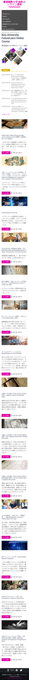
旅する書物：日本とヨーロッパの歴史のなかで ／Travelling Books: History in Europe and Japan (14, 283)
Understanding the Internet (9, 212)
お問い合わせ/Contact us (8, 29)
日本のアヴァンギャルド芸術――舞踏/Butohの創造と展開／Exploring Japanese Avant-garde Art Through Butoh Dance (14, 638)
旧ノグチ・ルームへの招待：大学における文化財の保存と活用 (14, 317)
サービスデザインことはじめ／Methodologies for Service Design (12, 352)
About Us (4, 26)
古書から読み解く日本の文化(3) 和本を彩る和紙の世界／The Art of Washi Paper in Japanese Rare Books (14, 477)
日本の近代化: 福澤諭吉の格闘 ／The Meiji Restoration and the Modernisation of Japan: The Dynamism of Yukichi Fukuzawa (14, 250)
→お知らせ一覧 (6, 114)
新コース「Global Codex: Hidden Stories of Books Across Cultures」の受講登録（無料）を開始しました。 (18, 77)
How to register (5, 19)
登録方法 (4, 16)
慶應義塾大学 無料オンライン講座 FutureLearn (14, 4)
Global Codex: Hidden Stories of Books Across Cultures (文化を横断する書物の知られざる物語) (14, 136)
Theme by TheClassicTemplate (14, 678)
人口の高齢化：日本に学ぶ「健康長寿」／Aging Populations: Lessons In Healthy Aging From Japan (13, 517)
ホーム (4, 11)
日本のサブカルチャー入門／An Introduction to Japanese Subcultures (13, 597)
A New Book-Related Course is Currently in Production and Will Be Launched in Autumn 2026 (19, 101)
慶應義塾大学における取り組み (10, 24)
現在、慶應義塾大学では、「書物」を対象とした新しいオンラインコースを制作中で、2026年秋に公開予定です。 (19, 93)
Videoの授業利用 (6, 21)
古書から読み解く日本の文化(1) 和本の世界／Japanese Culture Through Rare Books (14, 395)
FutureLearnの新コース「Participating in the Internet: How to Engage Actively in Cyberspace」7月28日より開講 (19, 109)
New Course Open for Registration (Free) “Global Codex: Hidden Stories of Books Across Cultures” (18, 85)
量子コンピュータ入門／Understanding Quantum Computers (14, 557)
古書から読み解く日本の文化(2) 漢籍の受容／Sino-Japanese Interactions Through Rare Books (14, 436)
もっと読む (6, 153)
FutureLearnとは (6, 14)
